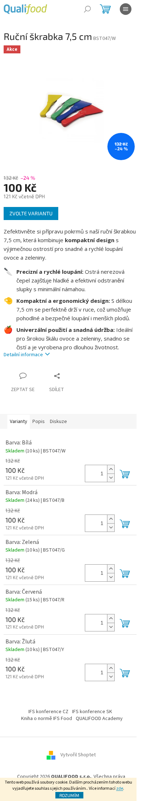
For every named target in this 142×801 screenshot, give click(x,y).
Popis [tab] (38, 421)
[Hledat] (87, 9)
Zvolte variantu (30, 213)
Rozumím (69, 795)
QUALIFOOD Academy (99, 718)
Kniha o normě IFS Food (46, 718)
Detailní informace (23, 354)
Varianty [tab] (18, 421)
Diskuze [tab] (58, 421)
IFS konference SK (92, 711)
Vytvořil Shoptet (78, 755)
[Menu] (125, 9)
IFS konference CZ (48, 711)
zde (119, 788)
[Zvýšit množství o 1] (110, 469)
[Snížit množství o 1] (110, 477)
